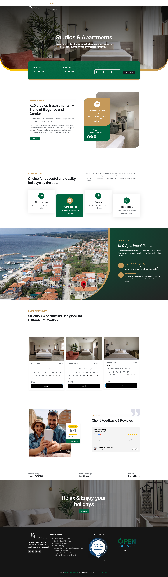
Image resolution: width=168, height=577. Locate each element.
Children (115, 72)
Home (52, 3)
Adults (107, 72)
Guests (96, 68)
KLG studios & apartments (71, 573)
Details (46, 386)
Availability (75, 3)
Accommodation (63, 3)
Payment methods (114, 3)
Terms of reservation (97, 3)
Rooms (99, 72)
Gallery (84, 3)
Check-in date (37, 67)
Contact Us (127, 3)
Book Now (55, 10)
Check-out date (68, 67)
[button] (83, 395)
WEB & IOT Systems (103, 573)
